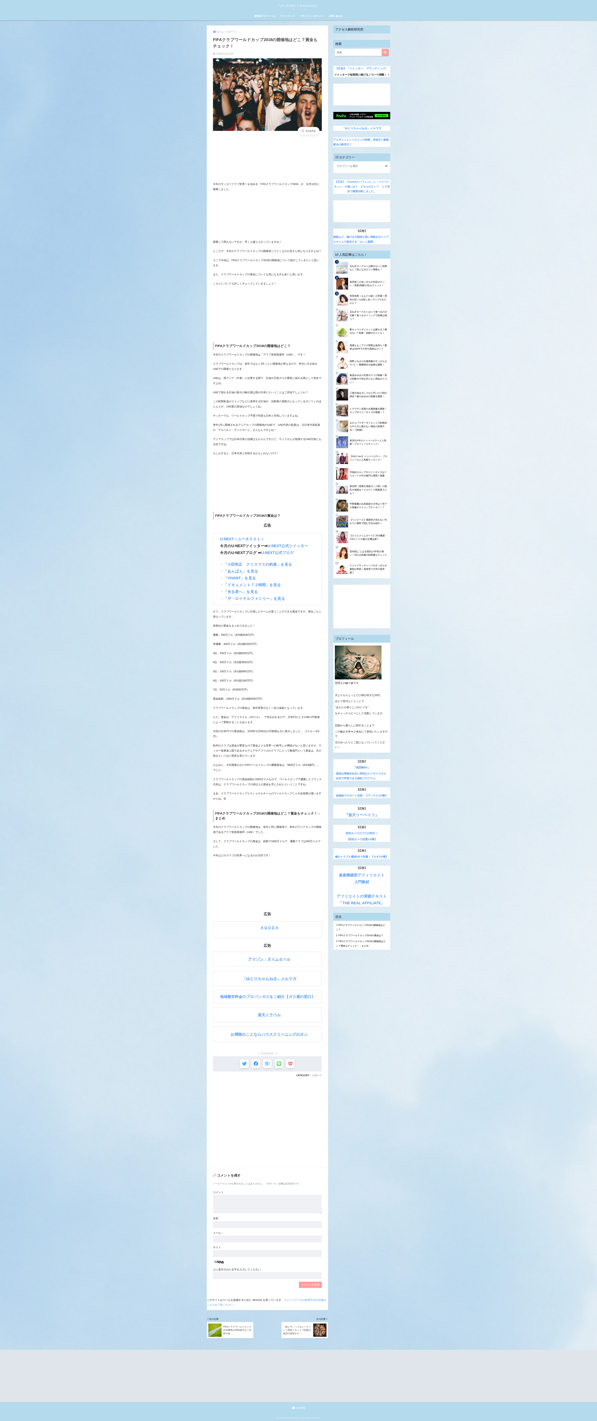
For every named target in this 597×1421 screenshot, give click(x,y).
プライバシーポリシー (311, 16)
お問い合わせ (336, 16)
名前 (216, 1218)
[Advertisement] (267, 160)
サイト (217, 1247)
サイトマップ (288, 16)
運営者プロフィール (264, 16)
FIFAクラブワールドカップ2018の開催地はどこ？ (360, 927)
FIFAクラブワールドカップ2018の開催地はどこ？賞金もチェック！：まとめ (361, 943)
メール (218, 1233)
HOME (300, 1408)
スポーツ (317, 1075)
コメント (218, 1192)
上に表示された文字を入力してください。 (238, 1269)
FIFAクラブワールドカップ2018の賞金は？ (359, 935)
